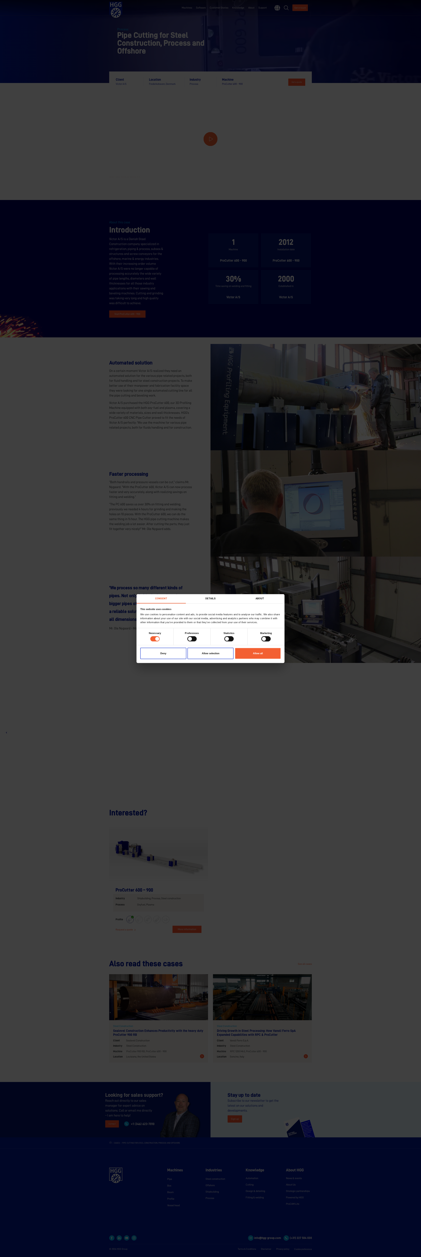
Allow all (258, 653)
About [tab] (260, 598)
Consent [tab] (161, 598)
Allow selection (210, 653)
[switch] (192, 638)
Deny (163, 653)
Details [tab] (210, 598)
